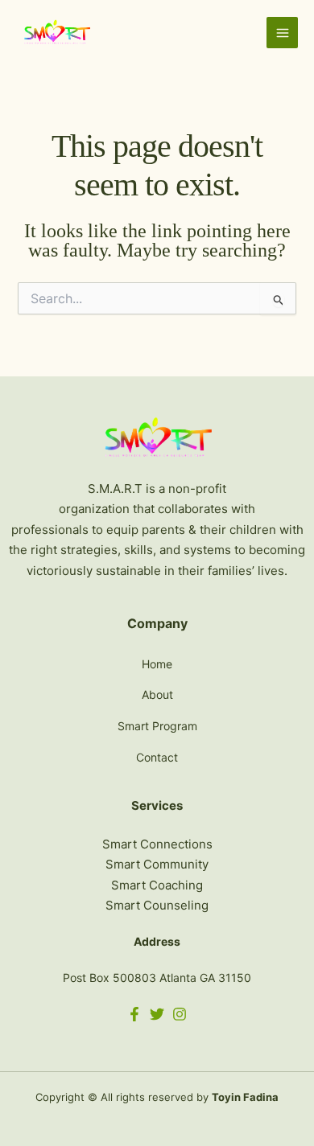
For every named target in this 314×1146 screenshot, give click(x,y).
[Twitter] (157, 1014)
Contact (157, 757)
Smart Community (157, 864)
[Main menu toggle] (282, 32)
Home (157, 664)
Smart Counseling (157, 905)
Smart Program (157, 726)
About (157, 694)
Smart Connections (157, 844)
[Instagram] (179, 1014)
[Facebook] (134, 1014)
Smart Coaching (157, 885)
